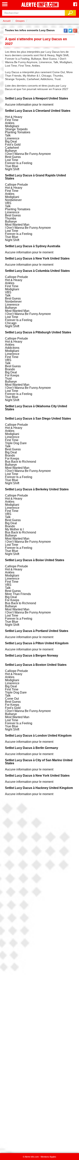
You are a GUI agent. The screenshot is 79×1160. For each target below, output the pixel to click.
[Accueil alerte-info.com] (39, 5)
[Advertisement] (39, 973)
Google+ (75, 31)
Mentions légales (48, 1157)
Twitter (70, 31)
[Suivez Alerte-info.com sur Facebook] (75, 4)
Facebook (65, 31)
